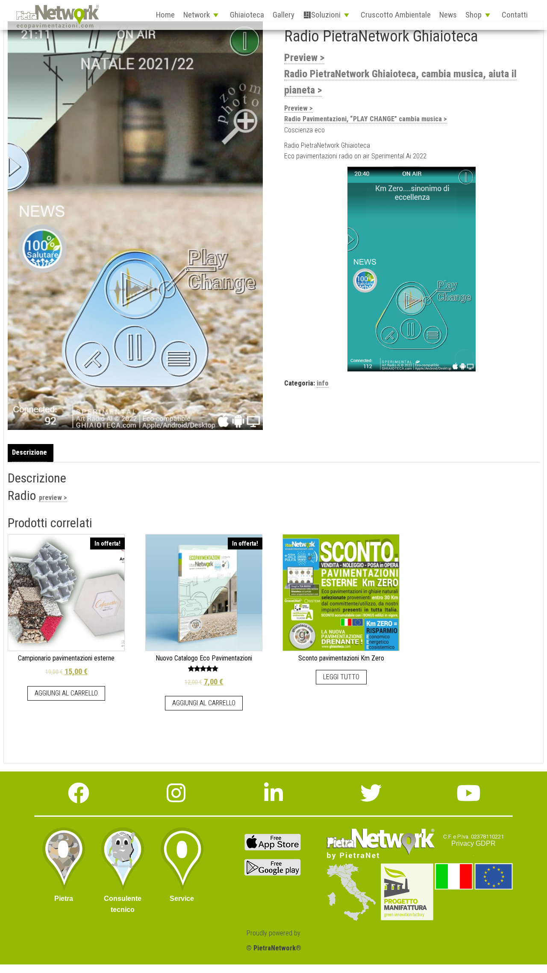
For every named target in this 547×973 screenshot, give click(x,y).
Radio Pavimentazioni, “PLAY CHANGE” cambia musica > (365, 119)
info (323, 383)
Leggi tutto (341, 677)
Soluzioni (326, 15)
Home (165, 15)
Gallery (283, 15)
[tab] (32, 453)
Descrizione (29, 452)
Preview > (304, 58)
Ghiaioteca (247, 15)
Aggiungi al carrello (66, 693)
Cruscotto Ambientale (396, 15)
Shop (473, 15)
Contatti (515, 15)
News (448, 15)
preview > (53, 498)
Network (196, 15)
